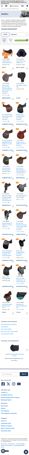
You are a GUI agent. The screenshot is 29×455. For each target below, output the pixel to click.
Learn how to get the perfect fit (9, 28)
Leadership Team (6, 423)
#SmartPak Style (6, 431)
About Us (3, 421)
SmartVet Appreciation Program (10, 397)
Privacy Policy (11, 443)
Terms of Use (4, 443)
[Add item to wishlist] (13, 68)
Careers (2, 447)
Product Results (4, 40)
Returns (3, 408)
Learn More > (14, 360)
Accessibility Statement (19, 445)
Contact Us (4, 392)
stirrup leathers (4, 326)
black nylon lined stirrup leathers (9, 324)
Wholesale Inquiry (6, 400)
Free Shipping (5, 411)
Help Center (4, 406)
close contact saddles (6, 329)
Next (27, 350)
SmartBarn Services (7, 395)
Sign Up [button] (24, 374)
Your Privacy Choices (7, 445)
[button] (26, 8)
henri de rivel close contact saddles (9, 331)
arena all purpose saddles (7, 333)
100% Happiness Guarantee (9, 413)
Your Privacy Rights (20, 443)
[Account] (6, 6)
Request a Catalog (6, 426)
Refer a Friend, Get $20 (7, 428)
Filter (5, 34)
